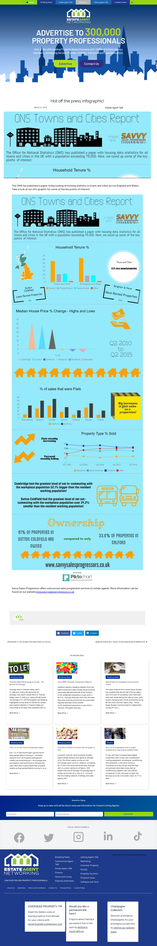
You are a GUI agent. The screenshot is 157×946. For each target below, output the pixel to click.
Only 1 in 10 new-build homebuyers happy (27, 748)
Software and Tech (89, 881)
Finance (110, 742)
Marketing (83, 2)
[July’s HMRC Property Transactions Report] (66, 668)
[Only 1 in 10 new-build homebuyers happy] (18, 733)
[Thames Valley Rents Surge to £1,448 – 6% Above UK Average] (18, 668)
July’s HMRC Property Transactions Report (74, 682)
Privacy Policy (65, 888)
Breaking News (46, 2)
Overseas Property (89, 865)
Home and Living (63, 876)
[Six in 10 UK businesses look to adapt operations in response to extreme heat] (114, 733)
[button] (128, 814)
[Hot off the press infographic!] (77, 145)
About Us (11, 888)
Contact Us (91, 63)
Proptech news (88, 877)
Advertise (65, 63)
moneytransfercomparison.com (45, 923)
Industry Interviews (64, 880)
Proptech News (120, 2)
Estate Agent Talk (65, 2)
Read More (15, 713)
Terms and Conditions (37, 888)
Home (31, 2)
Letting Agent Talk (101, 2)
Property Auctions (89, 873)
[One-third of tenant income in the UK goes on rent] (66, 733)
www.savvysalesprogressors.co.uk (55, 591)
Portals (84, 869)
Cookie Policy (79, 888)
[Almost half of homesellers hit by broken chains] (114, 668)
